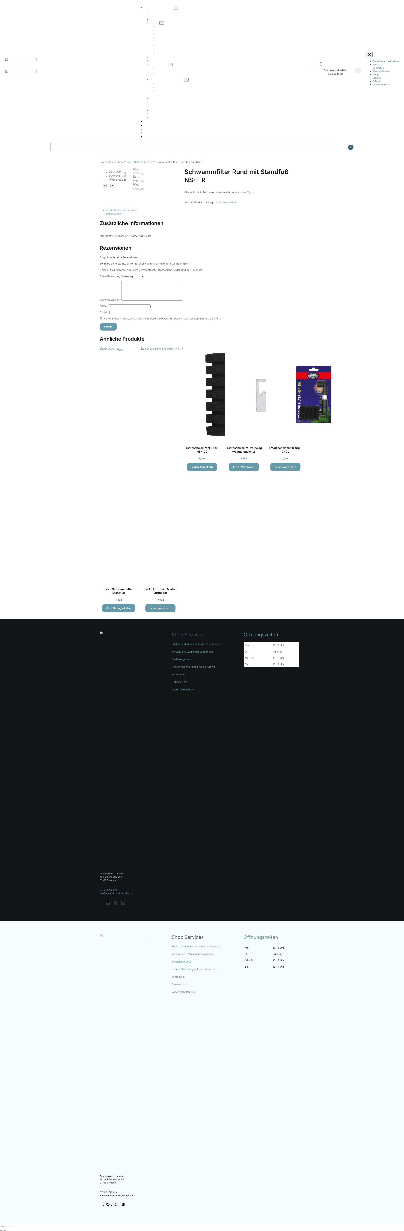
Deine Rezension (111, 299)
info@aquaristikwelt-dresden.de (116, 893)
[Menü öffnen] (358, 70)
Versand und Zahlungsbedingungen (193, 651)
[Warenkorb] (321, 64)
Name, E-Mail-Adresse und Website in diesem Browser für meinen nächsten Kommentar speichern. (162, 318)
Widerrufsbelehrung (183, 689)
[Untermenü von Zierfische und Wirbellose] (176, 7)
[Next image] (112, 185)
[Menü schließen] (369, 54)
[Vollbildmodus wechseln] (4, 1226)
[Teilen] (8, 1226)
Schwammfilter (143, 162)
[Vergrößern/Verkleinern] (1, 1226)
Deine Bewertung (111, 276)
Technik (118, 162)
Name (104, 305)
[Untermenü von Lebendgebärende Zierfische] (186, 79)
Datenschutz (179, 681)
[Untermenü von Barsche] (161, 23)
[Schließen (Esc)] (11, 1226)
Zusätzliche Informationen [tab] (121, 210)
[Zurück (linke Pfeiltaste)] (1, 1230)
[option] (139, 171)
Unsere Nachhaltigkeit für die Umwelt (194, 666)
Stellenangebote (181, 659)
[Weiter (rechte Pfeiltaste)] (4, 1230)
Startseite (105, 162)
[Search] (338, 147)
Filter (129, 162)
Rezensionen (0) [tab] (115, 213)
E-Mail (104, 312)
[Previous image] (105, 185)
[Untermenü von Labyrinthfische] (170, 64)
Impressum (178, 674)
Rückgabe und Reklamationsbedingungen (196, 644)
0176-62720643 (108, 889)
